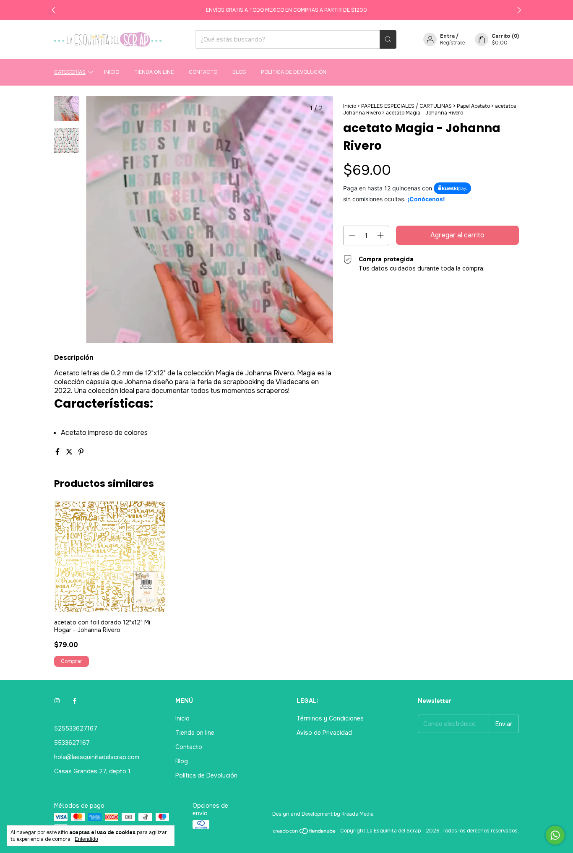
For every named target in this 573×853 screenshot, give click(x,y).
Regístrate (452, 42)
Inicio (111, 72)
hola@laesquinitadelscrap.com (96, 757)
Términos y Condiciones (330, 718)
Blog (239, 72)
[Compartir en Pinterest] (81, 451)
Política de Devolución (293, 72)
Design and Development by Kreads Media (323, 814)
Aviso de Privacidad (324, 732)
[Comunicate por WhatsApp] (555, 835)
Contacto (203, 72)
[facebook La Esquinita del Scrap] (75, 701)
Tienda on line (154, 72)
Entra (447, 36)
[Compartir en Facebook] (58, 451)
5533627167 (72, 742)
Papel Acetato (473, 106)
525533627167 (75, 728)
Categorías (70, 72)
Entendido (86, 839)
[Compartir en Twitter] (70, 451)
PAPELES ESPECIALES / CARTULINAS (406, 106)
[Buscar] (388, 39)
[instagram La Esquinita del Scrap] (57, 701)
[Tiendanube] (304, 833)
